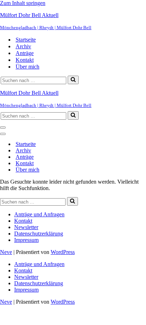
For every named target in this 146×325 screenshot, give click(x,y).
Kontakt (25, 60)
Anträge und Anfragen (39, 214)
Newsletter (26, 227)
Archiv (23, 46)
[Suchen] (73, 80)
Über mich (27, 67)
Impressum (26, 240)
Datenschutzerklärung (38, 234)
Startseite (26, 40)
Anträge (25, 53)
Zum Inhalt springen (22, 3)
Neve (6, 252)
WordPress (63, 252)
